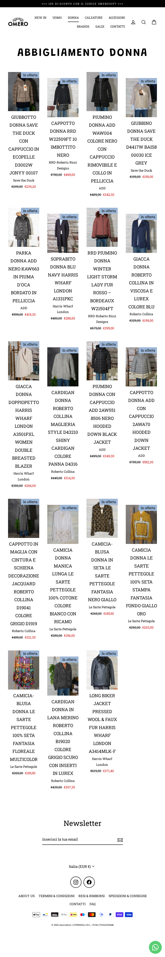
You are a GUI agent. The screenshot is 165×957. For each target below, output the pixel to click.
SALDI (99, 26)
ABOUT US (26, 896)
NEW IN (40, 18)
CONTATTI (117, 26)
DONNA (73, 18)
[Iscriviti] (119, 839)
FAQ (93, 904)
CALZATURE (94, 18)
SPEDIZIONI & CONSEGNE (128, 896)
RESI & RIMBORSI (91, 896)
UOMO (57, 18)
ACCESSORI (117, 18)
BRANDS (83, 26)
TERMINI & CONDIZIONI (56, 896)
